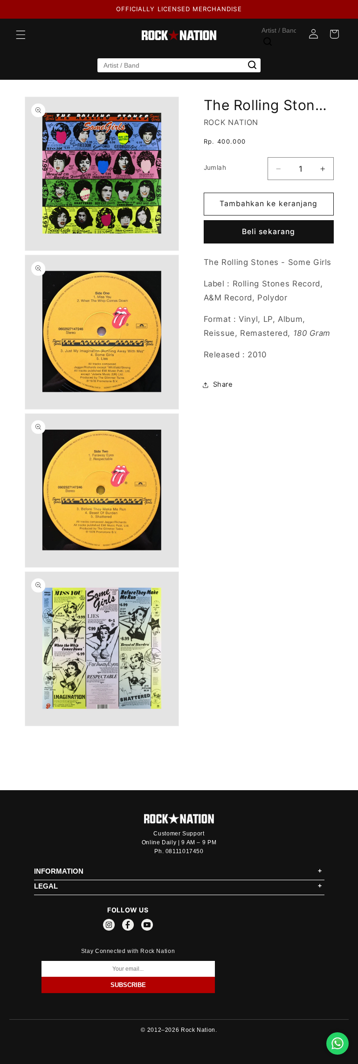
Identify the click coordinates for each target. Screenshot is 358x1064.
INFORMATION (58, 871)
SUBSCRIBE (128, 984)
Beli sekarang (268, 231)
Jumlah (215, 167)
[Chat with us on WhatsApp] (337, 1043)
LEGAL (46, 886)
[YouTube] (147, 926)
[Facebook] (128, 926)
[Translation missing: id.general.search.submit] (267, 41)
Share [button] (223, 384)
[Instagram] (109, 926)
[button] (20, 35)
